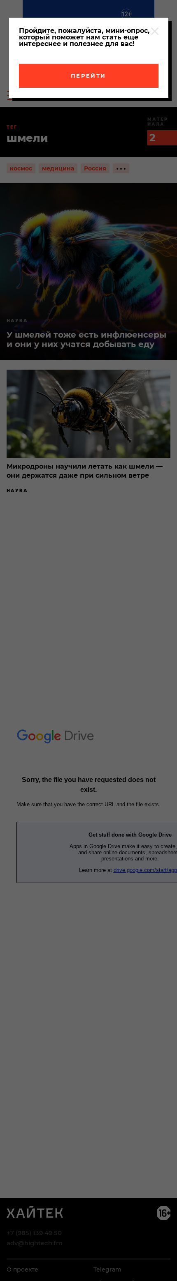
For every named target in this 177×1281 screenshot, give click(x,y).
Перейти (88, 75)
